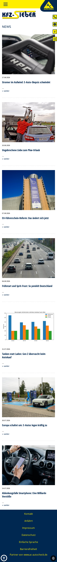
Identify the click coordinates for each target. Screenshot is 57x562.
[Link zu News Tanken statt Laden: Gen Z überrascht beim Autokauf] (28, 326)
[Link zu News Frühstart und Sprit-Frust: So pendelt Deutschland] (28, 258)
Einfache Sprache (28, 542)
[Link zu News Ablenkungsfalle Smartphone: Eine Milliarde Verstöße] (28, 465)
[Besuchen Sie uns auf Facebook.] (55, 31)
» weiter (5, 91)
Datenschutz (29, 535)
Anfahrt (28, 520)
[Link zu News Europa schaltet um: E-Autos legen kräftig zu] (28, 397)
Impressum (28, 528)
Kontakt (28, 513)
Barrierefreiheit (28, 549)
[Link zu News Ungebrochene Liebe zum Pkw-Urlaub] (28, 122)
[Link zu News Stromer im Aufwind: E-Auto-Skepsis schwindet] (28, 54)
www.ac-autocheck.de (35, 554)
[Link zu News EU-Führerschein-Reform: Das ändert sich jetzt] (28, 190)
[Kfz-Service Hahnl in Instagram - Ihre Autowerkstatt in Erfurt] (55, 38)
